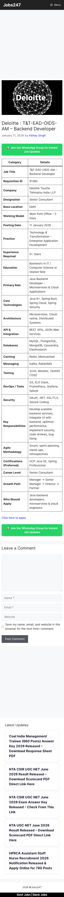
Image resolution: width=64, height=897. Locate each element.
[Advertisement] (32, 45)
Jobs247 (12, 4)
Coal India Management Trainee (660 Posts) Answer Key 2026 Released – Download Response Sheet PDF (31, 746)
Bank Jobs (40, 894)
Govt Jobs (24, 894)
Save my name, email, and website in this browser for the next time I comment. (32, 626)
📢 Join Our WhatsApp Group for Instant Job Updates (32, 149)
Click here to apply (14, 517)
